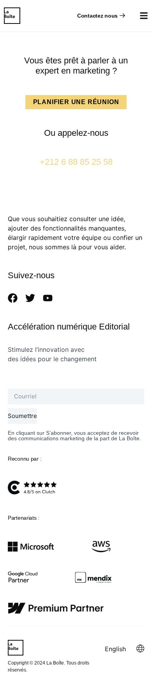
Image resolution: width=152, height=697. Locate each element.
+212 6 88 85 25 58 (76, 162)
